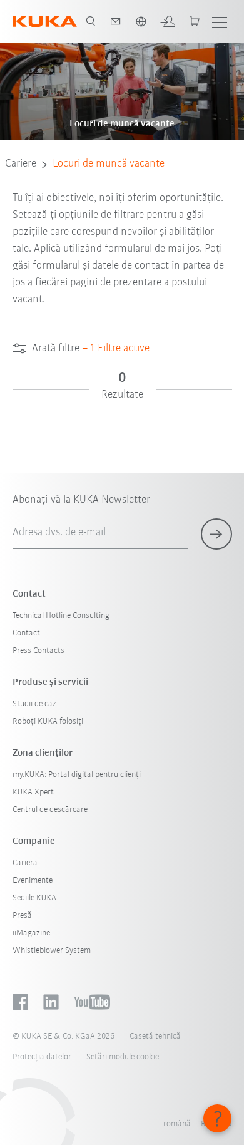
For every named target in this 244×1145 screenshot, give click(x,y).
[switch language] (141, 21)
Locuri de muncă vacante (109, 164)
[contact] (116, 21)
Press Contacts (38, 650)
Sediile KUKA (34, 898)
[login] (167, 21)
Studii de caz (34, 704)
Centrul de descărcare (50, 809)
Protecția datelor (42, 1057)
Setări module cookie (122, 1057)
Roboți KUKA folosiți (48, 721)
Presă (22, 915)
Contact (26, 633)
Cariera (25, 863)
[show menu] (219, 21)
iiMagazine (31, 933)
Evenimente (33, 880)
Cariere (20, 164)
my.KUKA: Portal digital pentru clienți (77, 774)
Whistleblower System (52, 950)
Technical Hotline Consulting (61, 615)
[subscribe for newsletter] (216, 534)
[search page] (90, 21)
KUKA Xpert (33, 792)
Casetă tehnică (155, 1036)
